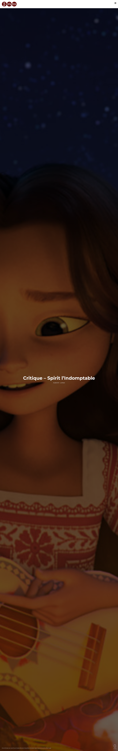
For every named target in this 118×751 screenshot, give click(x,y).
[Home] (9, 4)
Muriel (63, 382)
